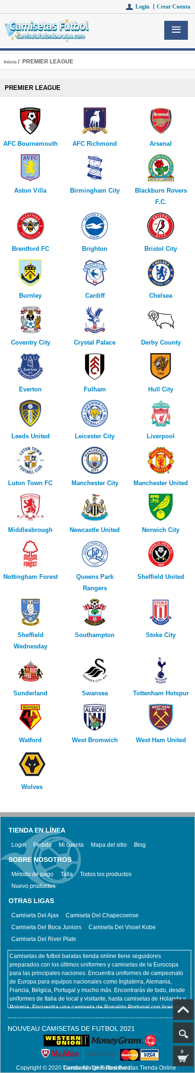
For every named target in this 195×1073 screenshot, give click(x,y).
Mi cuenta (71, 845)
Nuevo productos (33, 886)
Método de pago (32, 874)
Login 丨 (146, 6)
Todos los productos (106, 874)
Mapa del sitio (109, 845)
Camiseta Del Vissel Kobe (122, 927)
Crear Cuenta (173, 6)
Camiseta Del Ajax (35, 915)
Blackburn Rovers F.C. (161, 196)
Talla (67, 874)
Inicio (10, 61)
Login (18, 845)
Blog (140, 845)
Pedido (42, 845)
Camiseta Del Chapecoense (102, 915)
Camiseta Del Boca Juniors (46, 927)
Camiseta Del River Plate (43, 939)
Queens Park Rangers (95, 582)
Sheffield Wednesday (30, 640)
